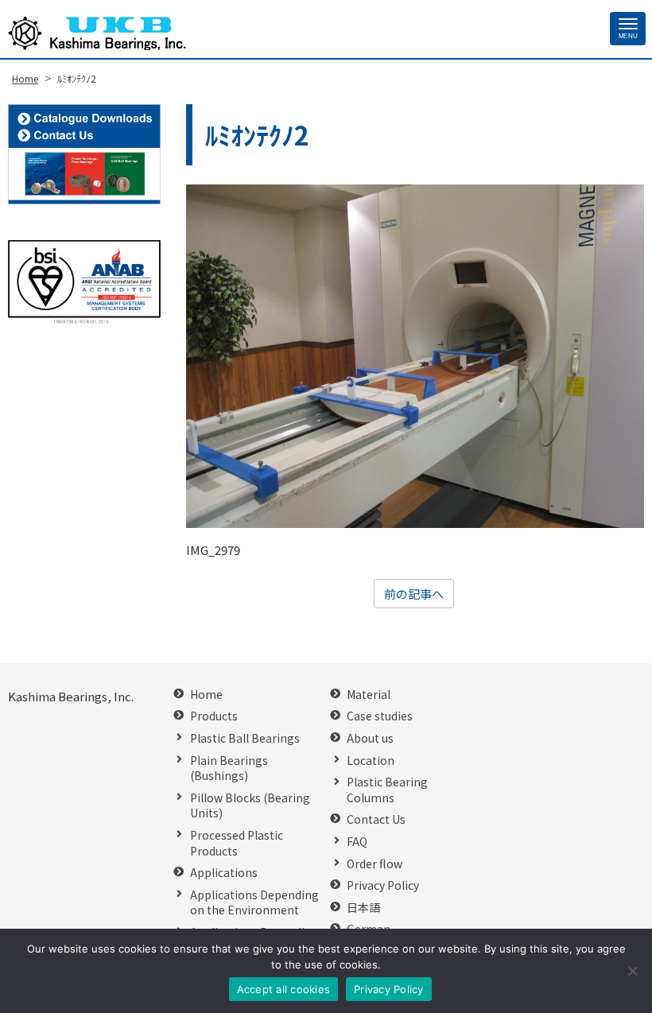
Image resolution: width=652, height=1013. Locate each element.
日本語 (363, 907)
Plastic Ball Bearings (245, 738)
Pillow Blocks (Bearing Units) (250, 805)
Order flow (374, 863)
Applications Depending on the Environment (254, 902)
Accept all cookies (284, 989)
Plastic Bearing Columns (387, 789)
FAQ (357, 841)
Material (368, 694)
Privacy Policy (383, 885)
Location (370, 760)
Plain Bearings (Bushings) (229, 768)
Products (214, 716)
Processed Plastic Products (236, 843)
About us (370, 738)
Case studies (380, 716)
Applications (224, 872)
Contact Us (376, 819)
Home (206, 694)
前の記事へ (414, 593)
